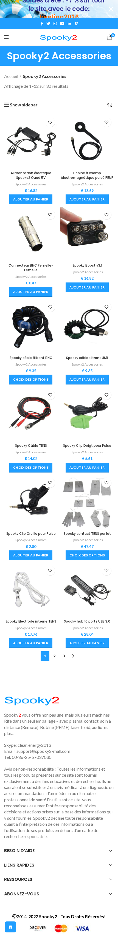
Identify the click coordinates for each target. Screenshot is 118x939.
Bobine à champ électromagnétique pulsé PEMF (87, 175)
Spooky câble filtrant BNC (31, 357)
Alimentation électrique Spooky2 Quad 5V (31, 175)
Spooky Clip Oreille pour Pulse (31, 533)
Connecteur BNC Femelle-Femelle (31, 267)
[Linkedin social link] (69, 23)
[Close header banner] (111, 9)
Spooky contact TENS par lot (87, 533)
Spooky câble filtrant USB (87, 357)
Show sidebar (24, 105)
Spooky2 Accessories (31, 184)
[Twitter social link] (48, 23)
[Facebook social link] (42, 23)
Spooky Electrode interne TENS (30, 621)
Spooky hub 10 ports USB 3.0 (87, 621)
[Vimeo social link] (76, 23)
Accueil (11, 76)
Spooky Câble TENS (31, 445)
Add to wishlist (50, 122)
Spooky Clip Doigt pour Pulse (87, 445)
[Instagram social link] (55, 23)
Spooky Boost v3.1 (87, 265)
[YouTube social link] (62, 23)
